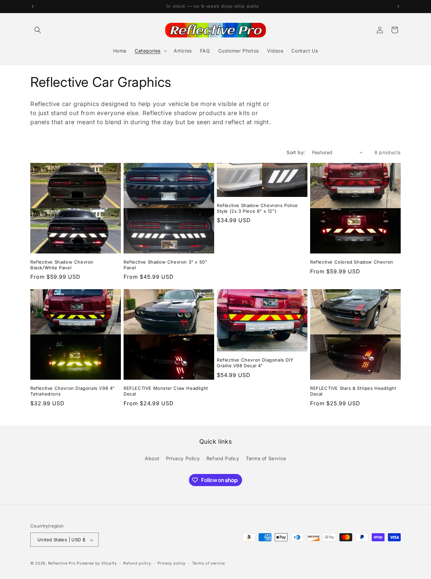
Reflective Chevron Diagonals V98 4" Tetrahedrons (72, 391)
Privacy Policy (183, 458)
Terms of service (208, 563)
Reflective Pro (62, 563)
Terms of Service (266, 458)
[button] (37, 30)
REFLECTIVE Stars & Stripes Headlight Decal (353, 391)
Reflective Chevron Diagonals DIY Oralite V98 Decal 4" (255, 362)
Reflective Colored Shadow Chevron (351, 262)
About (152, 458)
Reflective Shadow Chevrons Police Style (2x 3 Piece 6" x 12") (257, 208)
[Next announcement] (398, 6)
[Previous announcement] (32, 6)
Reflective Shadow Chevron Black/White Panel (62, 264)
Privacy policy (172, 563)
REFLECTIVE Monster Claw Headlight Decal (166, 391)
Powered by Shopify (97, 563)
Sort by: (296, 152)
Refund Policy (222, 458)
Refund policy (137, 563)
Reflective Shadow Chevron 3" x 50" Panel (165, 264)
